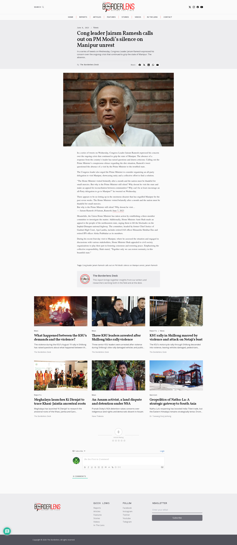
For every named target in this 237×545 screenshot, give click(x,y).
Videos (138, 17)
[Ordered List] (98, 467)
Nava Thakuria (97, 416)
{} (116, 467)
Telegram (127, 521)
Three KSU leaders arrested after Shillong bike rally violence (116, 338)
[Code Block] (109, 467)
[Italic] (88, 467)
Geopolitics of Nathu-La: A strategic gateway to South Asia (173, 402)
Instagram (127, 511)
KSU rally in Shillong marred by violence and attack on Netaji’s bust (176, 338)
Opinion (153, 395)
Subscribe (177, 517)
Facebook (127, 508)
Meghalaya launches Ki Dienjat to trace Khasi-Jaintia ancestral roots (60, 402)
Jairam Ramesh (151, 265)
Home (70, 17)
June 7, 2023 (118, 210)
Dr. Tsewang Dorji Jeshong (160, 416)
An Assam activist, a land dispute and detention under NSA (117, 402)
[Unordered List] (102, 467)
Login (161, 451)
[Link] (112, 467)
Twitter (126, 514)
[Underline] (92, 467)
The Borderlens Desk (89, 64)
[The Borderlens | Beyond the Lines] (118, 7)
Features (111, 17)
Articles (97, 17)
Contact (168, 17)
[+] (119, 467)
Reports (83, 17)
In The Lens (152, 17)
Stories (125, 17)
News (96, 27)
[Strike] (95, 467)
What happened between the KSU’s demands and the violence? (60, 338)
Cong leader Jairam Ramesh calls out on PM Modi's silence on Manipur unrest (113, 265)
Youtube (127, 518)
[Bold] (85, 467)
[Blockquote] (105, 467)
